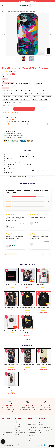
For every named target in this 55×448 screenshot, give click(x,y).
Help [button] (52, 446)
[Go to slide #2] (31, 58)
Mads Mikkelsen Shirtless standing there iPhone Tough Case (11, 389)
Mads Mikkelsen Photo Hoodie (11, 330)
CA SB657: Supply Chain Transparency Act (7, 432)
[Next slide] (50, 34)
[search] (48, 5)
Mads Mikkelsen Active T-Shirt (11, 307)
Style (3, 81)
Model (3, 85)
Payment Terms (18, 424)
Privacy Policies (6, 425)
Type (3, 76)
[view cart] (52, 5)
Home (3, 11)
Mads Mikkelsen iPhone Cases (28, 11)
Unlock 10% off (2, 441)
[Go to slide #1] (23, 58)
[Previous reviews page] (42, 254)
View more (27, 339)
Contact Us (17, 430)
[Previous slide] (4, 34)
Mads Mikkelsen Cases (13, 11)
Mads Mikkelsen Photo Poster (27, 284)
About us (5, 421)
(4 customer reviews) (13, 71)
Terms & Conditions (7, 423)
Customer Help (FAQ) (20, 432)
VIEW (11, 281)
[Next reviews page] (49, 254)
